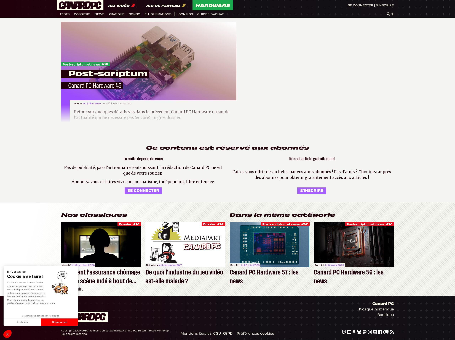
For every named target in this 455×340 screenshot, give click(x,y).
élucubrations (157, 14)
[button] (7, 334)
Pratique (116, 14)
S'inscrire (385, 5)
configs (185, 14)
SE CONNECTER (143, 190)
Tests (65, 14)
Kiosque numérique (376, 309)
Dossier (125, 224)
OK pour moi (59, 322)
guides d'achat (210, 14)
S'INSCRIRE (311, 190)
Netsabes (152, 265)
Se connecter (360, 5)
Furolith (235, 265)
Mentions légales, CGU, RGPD (206, 333)
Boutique (385, 314)
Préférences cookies (255, 333)
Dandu (78, 103)
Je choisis (22, 322)
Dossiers (82, 14)
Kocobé (66, 265)
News (99, 14)
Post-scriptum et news (81, 64)
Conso (134, 14)
